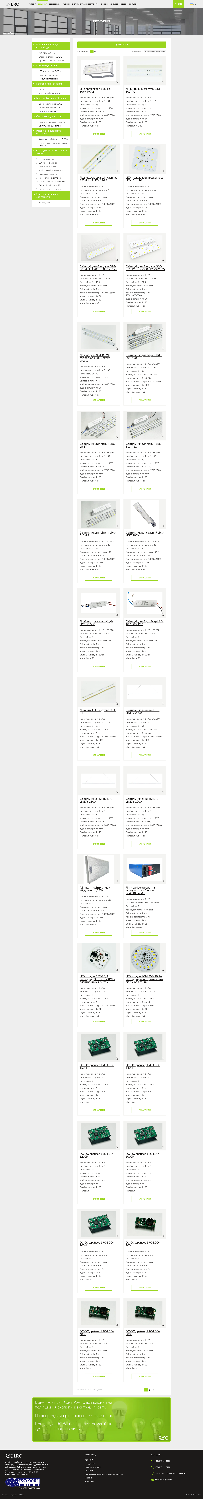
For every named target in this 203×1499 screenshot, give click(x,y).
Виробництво (55, 4)
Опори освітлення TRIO (50, 111)
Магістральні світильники (51, 170)
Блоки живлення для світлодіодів (47, 46)
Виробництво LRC (93, 1467)
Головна (32, 4)
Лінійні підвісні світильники (52, 122)
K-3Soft (198, 1494)
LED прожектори (47, 159)
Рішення (66, 4)
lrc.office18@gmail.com (163, 1479)
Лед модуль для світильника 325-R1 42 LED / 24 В (98, 179)
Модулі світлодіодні (48, 79)
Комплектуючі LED (46, 65)
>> (164, 1390)
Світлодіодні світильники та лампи (51, 152)
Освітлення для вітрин (48, 116)
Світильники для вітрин (50, 126)
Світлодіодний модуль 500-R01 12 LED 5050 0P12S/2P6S (145, 268)
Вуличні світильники (48, 163)
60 (95, 52)
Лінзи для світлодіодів (49, 75)
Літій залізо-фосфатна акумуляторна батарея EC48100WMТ (140, 890)
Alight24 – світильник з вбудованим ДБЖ (95, 889)
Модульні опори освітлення (51, 98)
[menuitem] (195, 4)
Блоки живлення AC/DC (50, 57)
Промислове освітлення (50, 178)
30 (91, 52)
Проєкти (104, 4)
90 (97, 52)
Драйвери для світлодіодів (51, 61)
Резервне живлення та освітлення (48, 132)
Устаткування (45, 203)
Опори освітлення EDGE (50, 104)
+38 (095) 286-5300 (162, 1461)
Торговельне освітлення (50, 189)
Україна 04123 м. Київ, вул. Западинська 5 (171, 1473)
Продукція (42, 4)
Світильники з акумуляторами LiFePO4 (53, 144)
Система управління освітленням (47, 195)
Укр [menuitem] (194, 4)
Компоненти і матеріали (49, 84)
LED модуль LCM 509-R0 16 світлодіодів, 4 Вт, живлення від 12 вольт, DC (144, 979)
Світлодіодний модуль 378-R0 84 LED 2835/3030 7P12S (98, 268)
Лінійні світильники (48, 167)
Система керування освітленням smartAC (104, 1474)
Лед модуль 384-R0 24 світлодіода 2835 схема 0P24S (95, 358)
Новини (123, 4)
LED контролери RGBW (50, 71)
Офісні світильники (48, 174)
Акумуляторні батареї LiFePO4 (53, 139)
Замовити (99, 134)
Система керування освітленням (85, 4)
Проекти (89, 1478)
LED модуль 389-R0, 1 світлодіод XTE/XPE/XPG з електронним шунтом (97, 979)
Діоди (41, 90)
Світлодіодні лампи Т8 (49, 185)
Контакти (132, 4)
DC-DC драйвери (47, 53)
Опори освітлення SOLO (50, 108)
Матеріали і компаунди (50, 93)
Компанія (114, 4)
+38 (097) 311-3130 (162, 1467)
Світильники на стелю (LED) (52, 182)
